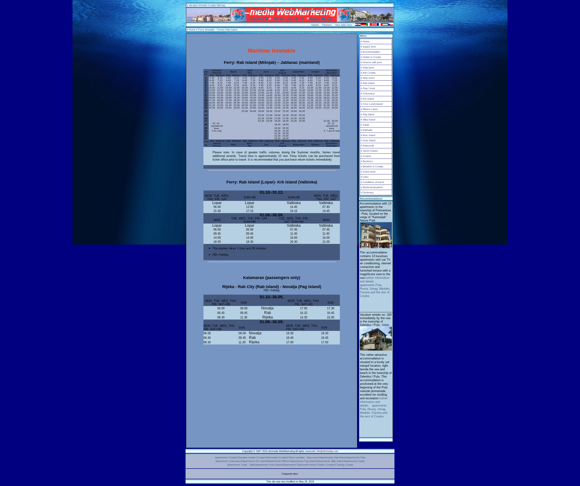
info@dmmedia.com (327, 451)
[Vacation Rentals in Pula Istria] (376, 247)
